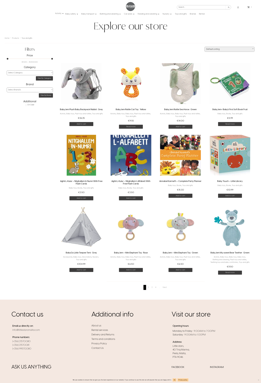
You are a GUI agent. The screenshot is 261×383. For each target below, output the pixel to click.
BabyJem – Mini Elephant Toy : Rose (131, 253)
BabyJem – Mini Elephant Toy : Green (180, 253)
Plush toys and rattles (83, 114)
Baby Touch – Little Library (230, 181)
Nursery (95, 257)
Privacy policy (182, 380)
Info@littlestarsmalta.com (26, 330)
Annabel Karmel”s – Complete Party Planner (180, 181)
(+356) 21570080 (21, 341)
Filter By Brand (46, 95)
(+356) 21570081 (20, 345)
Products (15, 38)
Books (228, 114)
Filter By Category (44, 78)
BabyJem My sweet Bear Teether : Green (230, 253)
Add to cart (81, 124)
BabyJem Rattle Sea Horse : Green (180, 109)
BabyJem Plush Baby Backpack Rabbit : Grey (81, 109)
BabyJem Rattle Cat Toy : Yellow (131, 109)
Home (7, 38)
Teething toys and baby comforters (224, 262)
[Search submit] (228, 7)
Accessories (67, 257)
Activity (62, 114)
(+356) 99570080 (21, 348)
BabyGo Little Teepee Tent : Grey (81, 253)
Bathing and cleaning (221, 260)
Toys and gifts (97, 114)
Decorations (87, 257)
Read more (130, 127)
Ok (174, 380)
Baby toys (70, 114)
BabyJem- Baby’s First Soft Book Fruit (230, 109)
